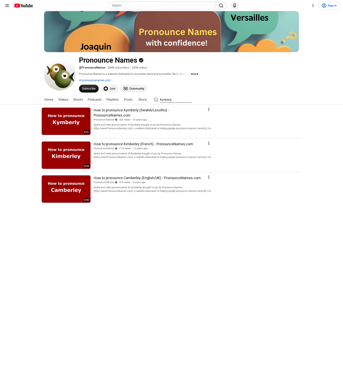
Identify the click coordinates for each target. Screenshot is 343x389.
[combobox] (163, 5)
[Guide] (7, 5)
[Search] (221, 6)
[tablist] (171, 99)
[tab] (49, 99)
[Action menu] (209, 109)
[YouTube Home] (23, 5)
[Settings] (313, 5)
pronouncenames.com (96, 80)
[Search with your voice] (235, 6)
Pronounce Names (104, 119)
